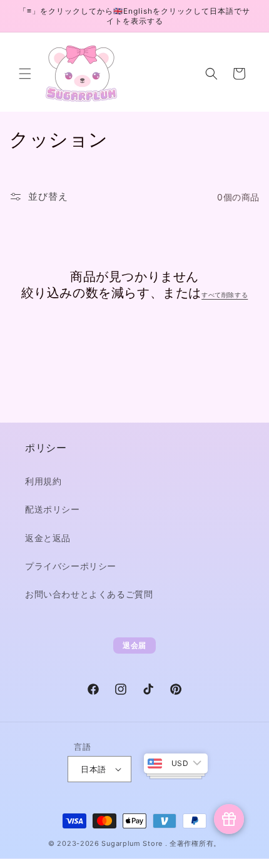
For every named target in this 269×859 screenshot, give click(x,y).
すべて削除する (224, 294)
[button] (25, 73)
